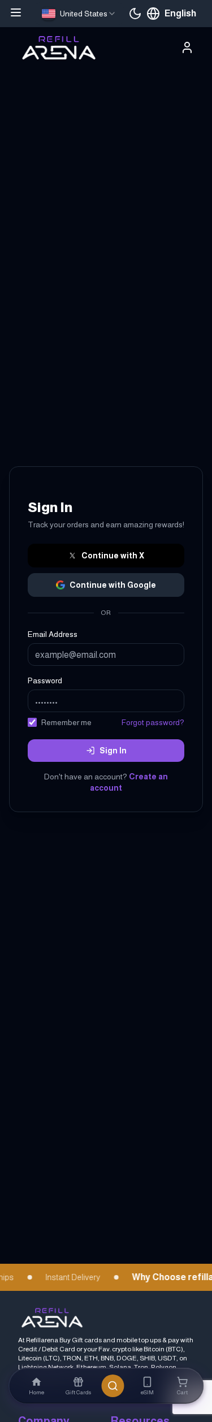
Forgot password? (153, 722)
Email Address (52, 634)
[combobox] (79, 13)
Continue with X (112, 555)
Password (45, 680)
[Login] (187, 47)
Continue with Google (113, 584)
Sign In (113, 750)
